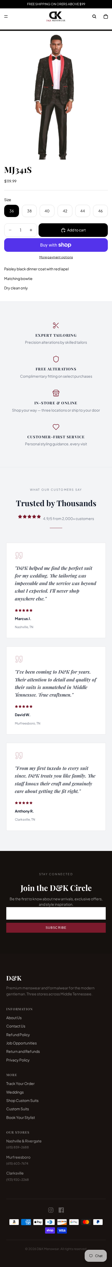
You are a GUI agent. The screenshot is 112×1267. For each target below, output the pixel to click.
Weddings (15, 1092)
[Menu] (6, 16)
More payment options (56, 257)
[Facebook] (61, 1210)
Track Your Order (20, 1083)
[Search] (94, 16)
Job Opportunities (21, 1043)
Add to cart (76, 229)
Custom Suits (17, 1108)
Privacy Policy (18, 1060)
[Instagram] (50, 1210)
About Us (14, 1017)
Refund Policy (18, 1034)
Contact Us (15, 1026)
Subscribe (56, 928)
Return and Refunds (23, 1051)
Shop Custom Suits (22, 1100)
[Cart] (105, 16)
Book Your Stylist (20, 1117)
